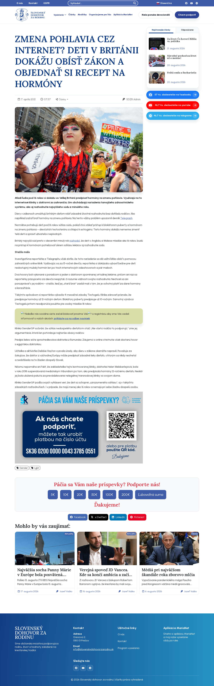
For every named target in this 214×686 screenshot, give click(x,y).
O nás (20, 3)
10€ (65, 494)
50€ (94, 494)
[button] (22, 468)
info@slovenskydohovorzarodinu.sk (93, 649)
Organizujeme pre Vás (100, 14)
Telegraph (126, 218)
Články (71, 14)
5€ (53, 494)
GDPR (46, 3)
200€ (126, 494)
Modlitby (82, 14)
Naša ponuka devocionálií (156, 14)
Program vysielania (128, 647)
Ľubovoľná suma (150, 494)
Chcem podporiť (187, 14)
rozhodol (74, 240)
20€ (80, 494)
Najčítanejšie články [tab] (161, 30)
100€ (109, 494)
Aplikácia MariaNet (122, 14)
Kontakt (33, 3)
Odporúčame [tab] (187, 30)
